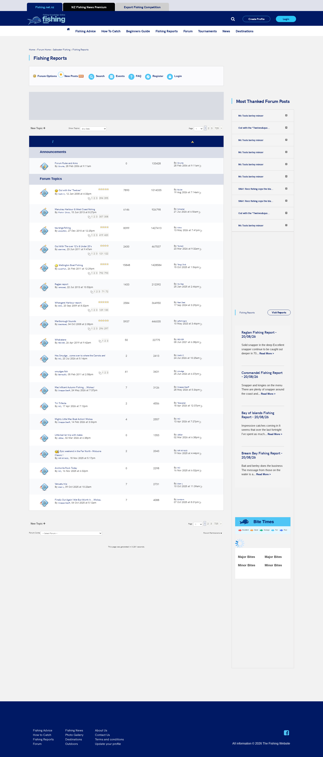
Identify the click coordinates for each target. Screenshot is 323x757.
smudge (180, 371)
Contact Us (102, 735)
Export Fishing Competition (142, 7)
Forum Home (44, 49)
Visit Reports (279, 312)
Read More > (266, 353)
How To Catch (111, 31)
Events (120, 76)
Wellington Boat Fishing (71, 265)
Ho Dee (180, 284)
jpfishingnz (182, 321)
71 (103, 291)
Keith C (61, 194)
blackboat (62, 324)
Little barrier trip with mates (69, 434)
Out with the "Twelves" (70, 190)
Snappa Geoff (64, 390)
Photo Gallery (74, 735)
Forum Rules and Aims (66, 163)
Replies (126, 142)
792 (101, 272)
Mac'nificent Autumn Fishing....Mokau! (74, 387)
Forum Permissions (212, 533)
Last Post (182, 142)
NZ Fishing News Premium (89, 7)
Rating (102, 142)
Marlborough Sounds (65, 321)
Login (286, 19)
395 (106, 197)
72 (107, 291)
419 (101, 234)
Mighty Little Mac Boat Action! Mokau (74, 418)
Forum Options (47, 76)
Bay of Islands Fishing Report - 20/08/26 (258, 415)
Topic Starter (65, 142)
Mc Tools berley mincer (250, 115)
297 (106, 328)
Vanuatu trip (61, 483)
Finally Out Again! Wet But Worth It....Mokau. (78, 499)
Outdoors (71, 743)
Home (32, 49)
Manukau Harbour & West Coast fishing (75, 209)
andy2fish (62, 231)
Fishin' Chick (64, 212)
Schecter (181, 209)
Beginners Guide (138, 31)
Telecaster (181, 403)
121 (101, 253)
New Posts (71, 76)
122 (106, 253)
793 (106, 272)
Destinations (244, 31)
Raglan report (61, 284)
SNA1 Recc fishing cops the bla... (255, 189)
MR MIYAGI (63, 458)
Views (156, 142)
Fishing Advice (85, 31)
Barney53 (62, 374)
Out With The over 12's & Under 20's (73, 246)
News (226, 31)
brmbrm (180, 499)
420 (106, 234)
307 (101, 216)
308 (106, 216)
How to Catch (42, 735)
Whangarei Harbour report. (68, 302)
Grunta (61, 166)
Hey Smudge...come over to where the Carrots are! (80, 355)
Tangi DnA (181, 264)
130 (106, 309)
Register (158, 76)
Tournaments (207, 31)
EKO (60, 305)
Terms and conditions (109, 739)
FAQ (138, 76)
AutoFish (62, 268)
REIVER (61, 342)
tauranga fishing (63, 227)
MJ (59, 358)
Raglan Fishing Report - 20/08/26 (259, 334)
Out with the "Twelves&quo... (254, 127)
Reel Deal (181, 302)
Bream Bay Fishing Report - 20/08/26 (262, 455)
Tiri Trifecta (60, 403)
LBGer (61, 438)
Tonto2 (180, 246)
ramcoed (62, 287)
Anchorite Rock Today (66, 467)
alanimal (61, 249)
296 (101, 328)
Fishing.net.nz (44, 7)
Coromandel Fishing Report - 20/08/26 (262, 375)
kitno (179, 227)
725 (217, 128)
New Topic (36, 128)
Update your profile (108, 743)
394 (101, 197)
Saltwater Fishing (61, 49)
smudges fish (61, 371)
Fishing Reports (167, 31)
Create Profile (256, 19)
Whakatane (60, 339)
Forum (188, 31)
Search (100, 76)
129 (101, 309)
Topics (45, 142)
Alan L (61, 487)
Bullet (179, 189)
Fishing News (74, 730)
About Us (101, 730)
